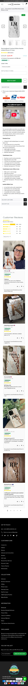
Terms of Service (5, 566)
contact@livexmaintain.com (10, 529)
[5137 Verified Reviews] (14, 675)
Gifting (2, 584)
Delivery (3, 547)
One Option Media (21, 678)
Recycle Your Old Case (6, 560)
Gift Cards (3, 558)
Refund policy (4, 568)
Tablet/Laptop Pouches (6, 594)
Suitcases (3, 579)
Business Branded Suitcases (7, 610)
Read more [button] (6, 283)
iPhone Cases (4, 586)
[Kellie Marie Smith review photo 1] (14, 309)
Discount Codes (5, 563)
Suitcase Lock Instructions (7, 552)
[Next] (24, 26)
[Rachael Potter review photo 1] (14, 468)
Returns (3, 550)
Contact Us (3, 545)
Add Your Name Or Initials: (7, 70)
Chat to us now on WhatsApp (10, 532)
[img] (14, 277)
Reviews (3, 555)
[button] (4, 52)
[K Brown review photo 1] (14, 255)
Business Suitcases (5, 581)
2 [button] (10, 510)
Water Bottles (4, 597)
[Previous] (3, 26)
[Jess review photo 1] (14, 413)
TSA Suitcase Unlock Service (8, 623)
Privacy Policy (4, 612)
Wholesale (3, 607)
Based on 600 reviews (8, 221)
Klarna (2, 620)
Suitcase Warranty (5, 618)
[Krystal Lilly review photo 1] (14, 360)
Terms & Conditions (5, 615)
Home (2, 8)
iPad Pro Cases (4, 592)
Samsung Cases (5, 589)
